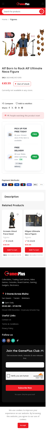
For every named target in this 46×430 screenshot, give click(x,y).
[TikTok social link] (18, 340)
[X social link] (12, 108)
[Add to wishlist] (17, 214)
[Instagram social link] (8, 340)
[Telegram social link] (22, 108)
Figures (13, 19)
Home (4, 19)
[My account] (42, 3)
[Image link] (14, 273)
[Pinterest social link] (15, 108)
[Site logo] (23, 3)
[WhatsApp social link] (13, 340)
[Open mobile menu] (3, 3)
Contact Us (6, 319)
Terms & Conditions (10, 324)
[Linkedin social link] (18, 108)
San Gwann (6, 298)
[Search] (41, 11)
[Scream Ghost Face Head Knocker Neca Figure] (12, 220)
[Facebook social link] (9, 108)
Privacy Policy (7, 328)
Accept (23, 425)
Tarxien (16, 298)
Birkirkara (26, 298)
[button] (12, 250)
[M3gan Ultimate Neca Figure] (34, 220)
